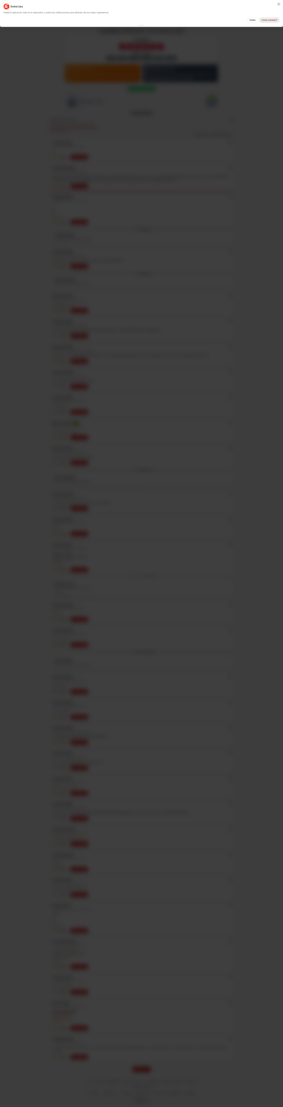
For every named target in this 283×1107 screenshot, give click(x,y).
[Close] (279, 4)
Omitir (253, 20)
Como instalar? (269, 20)
